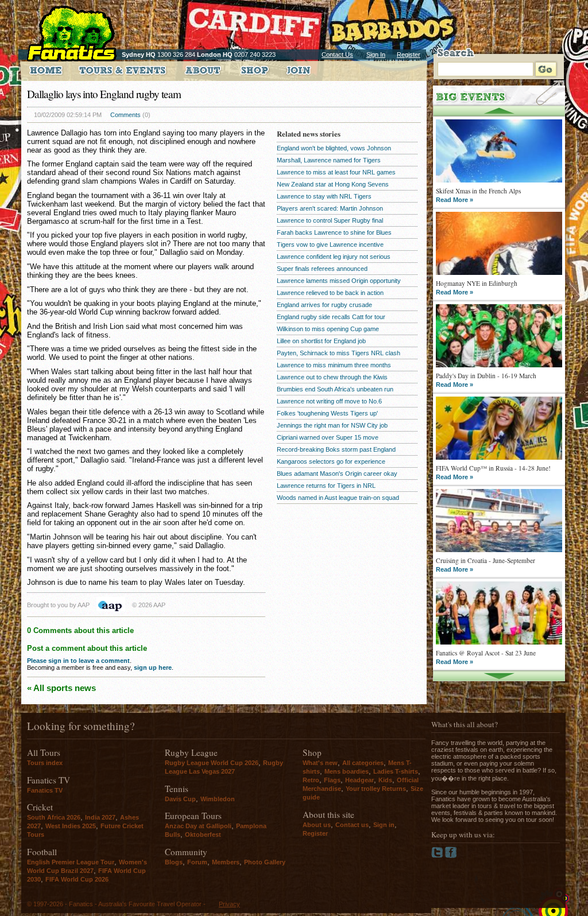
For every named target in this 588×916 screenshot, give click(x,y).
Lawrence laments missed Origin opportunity (339, 280)
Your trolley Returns (376, 788)
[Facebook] (451, 855)
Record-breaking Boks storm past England (336, 449)
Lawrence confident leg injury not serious (333, 256)
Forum (197, 862)
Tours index (45, 762)
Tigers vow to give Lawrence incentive (330, 244)
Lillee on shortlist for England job (321, 340)
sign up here (153, 667)
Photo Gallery (264, 862)
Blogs (174, 862)
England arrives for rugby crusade (324, 304)
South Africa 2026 (53, 817)
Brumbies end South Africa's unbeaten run (335, 389)
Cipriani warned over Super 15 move (327, 437)
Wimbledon (217, 798)
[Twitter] (438, 855)
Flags (332, 780)
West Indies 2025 (70, 825)
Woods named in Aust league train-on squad (338, 497)
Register (408, 54)
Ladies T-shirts (395, 771)
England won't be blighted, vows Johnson (334, 148)
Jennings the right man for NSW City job (332, 425)
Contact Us (337, 54)
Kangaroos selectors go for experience (331, 461)
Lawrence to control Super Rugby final (330, 220)
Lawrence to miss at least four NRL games (336, 172)
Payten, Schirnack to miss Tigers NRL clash (338, 353)
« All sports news (61, 688)
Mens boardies (346, 771)
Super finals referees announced (322, 268)
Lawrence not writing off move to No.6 (329, 401)
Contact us (352, 824)
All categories (363, 762)
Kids (385, 780)
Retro (311, 780)
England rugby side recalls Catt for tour (331, 316)
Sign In (375, 54)
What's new (320, 762)
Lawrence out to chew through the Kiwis (332, 377)
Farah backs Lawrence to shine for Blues (334, 232)
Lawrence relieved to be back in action (330, 292)
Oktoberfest (203, 834)
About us (317, 824)
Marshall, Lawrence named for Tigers (329, 160)
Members (225, 862)
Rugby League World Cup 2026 (211, 762)
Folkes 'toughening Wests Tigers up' (327, 413)
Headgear (359, 780)
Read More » (454, 199)
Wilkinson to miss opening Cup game (328, 328)
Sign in (383, 824)
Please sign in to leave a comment (78, 660)
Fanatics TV (45, 790)
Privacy (229, 904)
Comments (125, 114)
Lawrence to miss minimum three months (334, 365)
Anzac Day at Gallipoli (198, 825)
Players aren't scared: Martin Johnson (330, 208)
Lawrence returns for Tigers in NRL (326, 485)
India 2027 (100, 817)
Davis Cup (180, 798)
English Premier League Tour (70, 862)
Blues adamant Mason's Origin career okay (337, 473)
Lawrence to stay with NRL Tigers (324, 196)
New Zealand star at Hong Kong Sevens (333, 184)
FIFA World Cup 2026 (77, 879)
